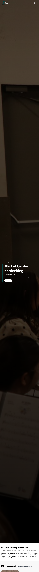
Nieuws (15, 2)
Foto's (20, 2)
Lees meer (8, 280)
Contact (24, 2)
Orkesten (29, 2)
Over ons (35, 3)
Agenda (11, 2)
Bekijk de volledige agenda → (25, 566)
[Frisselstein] (3, 3)
